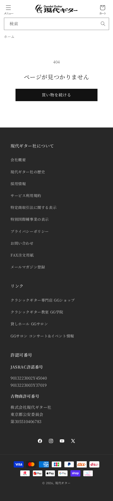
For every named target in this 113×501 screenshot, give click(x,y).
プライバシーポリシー (30, 231)
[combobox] (56, 24)
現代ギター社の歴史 (28, 171)
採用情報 (18, 183)
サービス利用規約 (26, 195)
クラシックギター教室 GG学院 (37, 312)
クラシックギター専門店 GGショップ (43, 300)
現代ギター (63, 483)
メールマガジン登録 (28, 266)
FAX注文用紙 (22, 255)
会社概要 (18, 159)
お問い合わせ (22, 243)
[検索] (103, 24)
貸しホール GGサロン (29, 323)
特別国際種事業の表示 (30, 219)
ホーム (9, 36)
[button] (8, 7)
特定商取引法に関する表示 (33, 207)
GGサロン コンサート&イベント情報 (42, 335)
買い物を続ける (56, 94)
